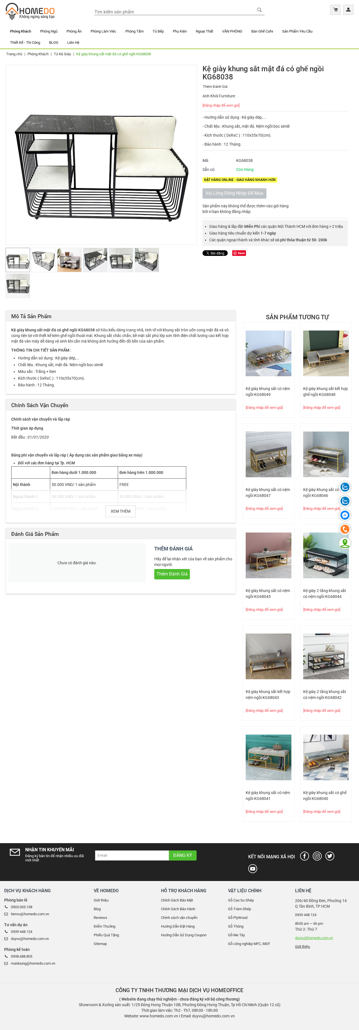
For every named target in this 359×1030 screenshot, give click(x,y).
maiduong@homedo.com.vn (33, 963)
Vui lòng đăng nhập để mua (234, 193)
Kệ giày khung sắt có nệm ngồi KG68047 (268, 492)
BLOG (53, 42)
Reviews (100, 918)
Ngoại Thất (204, 31)
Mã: (205, 160)
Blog (97, 909)
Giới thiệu (101, 900)
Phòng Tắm (134, 31)
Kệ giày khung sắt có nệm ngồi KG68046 (325, 492)
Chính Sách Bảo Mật (177, 900)
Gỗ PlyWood (237, 918)
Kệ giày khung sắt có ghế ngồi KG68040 (324, 795)
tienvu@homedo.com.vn (30, 914)
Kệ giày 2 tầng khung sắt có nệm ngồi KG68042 (324, 694)
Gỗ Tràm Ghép (239, 909)
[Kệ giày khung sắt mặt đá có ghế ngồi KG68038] (101, 155)
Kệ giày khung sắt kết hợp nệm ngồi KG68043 (268, 694)
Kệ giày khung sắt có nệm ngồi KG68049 (268, 391)
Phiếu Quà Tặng (106, 935)
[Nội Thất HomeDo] (30, 11)
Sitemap (100, 944)
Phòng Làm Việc (103, 31)
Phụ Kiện (180, 31)
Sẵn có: (208, 169)
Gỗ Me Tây (236, 935)
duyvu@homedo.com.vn (30, 939)
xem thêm (120, 511)
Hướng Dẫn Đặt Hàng (178, 926)
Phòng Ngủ (48, 31)
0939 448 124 (21, 932)
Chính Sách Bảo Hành (178, 909)
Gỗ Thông (235, 926)
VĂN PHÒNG (232, 31)
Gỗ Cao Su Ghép (241, 900)
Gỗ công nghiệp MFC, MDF (249, 944)
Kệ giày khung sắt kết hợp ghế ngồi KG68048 (325, 391)
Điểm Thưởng (104, 926)
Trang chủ (14, 54)
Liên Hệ (73, 42)
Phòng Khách (20, 31)
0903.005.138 (21, 907)
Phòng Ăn (74, 31)
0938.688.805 (21, 956)
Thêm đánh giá (215, 86)
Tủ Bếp (158, 31)
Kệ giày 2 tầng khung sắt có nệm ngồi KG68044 (324, 593)
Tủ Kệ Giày (62, 54)
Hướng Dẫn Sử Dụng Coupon (183, 935)
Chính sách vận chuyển (179, 918)
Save (241, 253)
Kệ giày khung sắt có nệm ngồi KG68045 (268, 593)
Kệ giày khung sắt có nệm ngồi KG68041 (268, 795)
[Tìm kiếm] (259, 10)
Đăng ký (182, 855)
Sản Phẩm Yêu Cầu (297, 31)
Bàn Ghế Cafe (262, 31)
